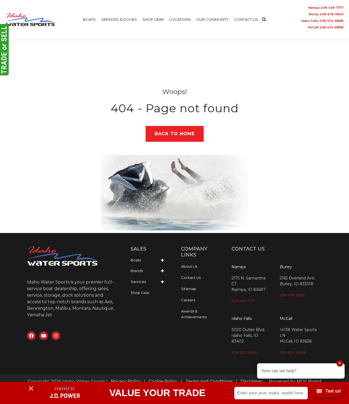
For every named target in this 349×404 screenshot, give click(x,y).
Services (138, 281)
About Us (189, 266)
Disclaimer (251, 381)
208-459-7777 (243, 301)
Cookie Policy (163, 381)
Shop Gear (140, 292)
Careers (188, 300)
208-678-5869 (292, 295)
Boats (136, 260)
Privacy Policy (126, 381)
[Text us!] (328, 392)
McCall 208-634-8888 (326, 27)
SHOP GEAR (153, 19)
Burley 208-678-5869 (326, 14)
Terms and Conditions (209, 381)
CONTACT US (246, 19)
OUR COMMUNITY (212, 19)
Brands (137, 271)
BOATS (89, 19)
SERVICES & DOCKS (119, 19)
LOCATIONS (180, 19)
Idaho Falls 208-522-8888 (322, 21)
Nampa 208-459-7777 (326, 8)
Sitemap (188, 289)
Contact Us (191, 277)
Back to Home (175, 133)
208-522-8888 (244, 352)
